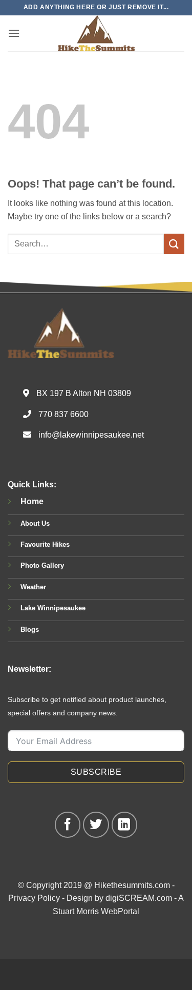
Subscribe (96, 772)
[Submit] (174, 244)
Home (32, 501)
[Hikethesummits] (96, 33)
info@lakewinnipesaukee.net (91, 434)
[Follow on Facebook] (67, 824)
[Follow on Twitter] (96, 824)
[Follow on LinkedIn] (124, 824)
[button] (14, 33)
